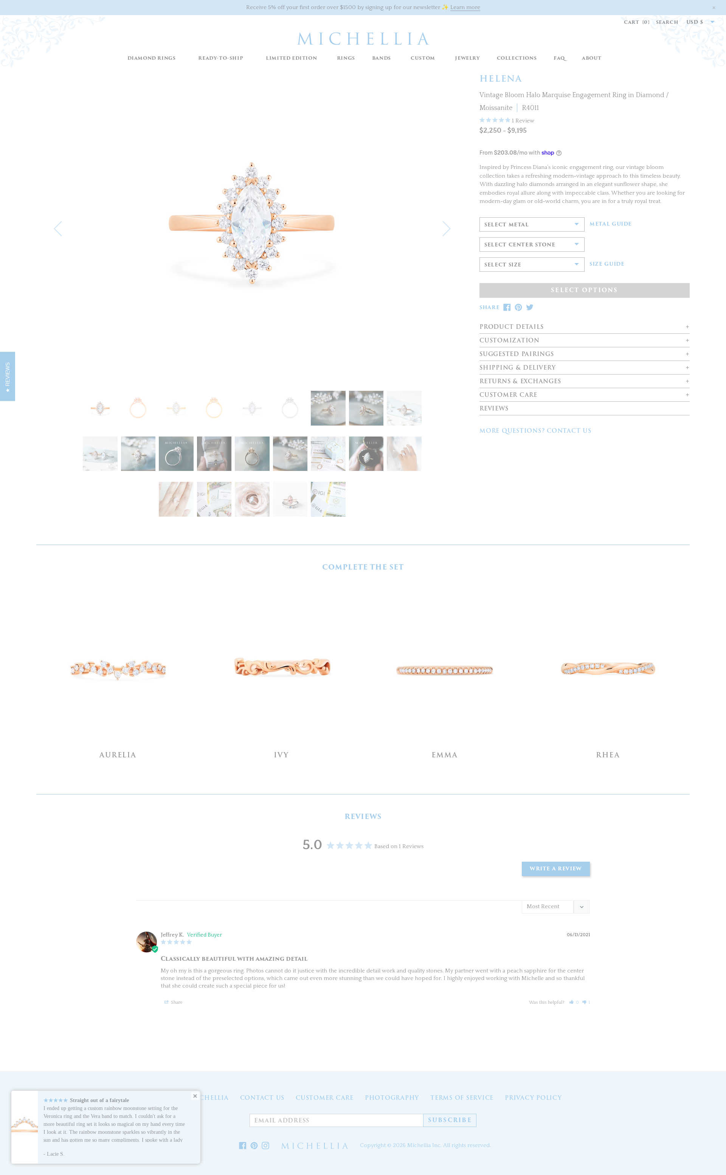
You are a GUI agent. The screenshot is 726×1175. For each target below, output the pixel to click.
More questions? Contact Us (535, 430)
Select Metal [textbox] (506, 225)
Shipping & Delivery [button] (517, 368)
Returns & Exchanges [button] (520, 381)
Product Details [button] (511, 327)
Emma (444, 754)
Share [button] (176, 1002)
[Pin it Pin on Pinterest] (254, 1145)
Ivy (281, 754)
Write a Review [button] (556, 869)
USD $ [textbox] (695, 22)
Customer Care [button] (508, 395)
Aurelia (118, 754)
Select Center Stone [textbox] (519, 245)
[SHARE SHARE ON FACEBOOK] (507, 307)
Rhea (608, 754)
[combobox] (696, 22)
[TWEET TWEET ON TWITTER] (530, 307)
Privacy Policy (533, 1097)
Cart (637, 22)
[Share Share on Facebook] (243, 1145)
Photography (392, 1097)
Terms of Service (461, 1097)
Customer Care (325, 1097)
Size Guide (607, 264)
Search (667, 22)
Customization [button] (509, 340)
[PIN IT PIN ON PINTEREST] (518, 307)
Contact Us (262, 1097)
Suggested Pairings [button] (516, 354)
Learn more (465, 7)
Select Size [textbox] (502, 265)
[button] (345, 58)
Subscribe (450, 1120)
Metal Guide (610, 224)
